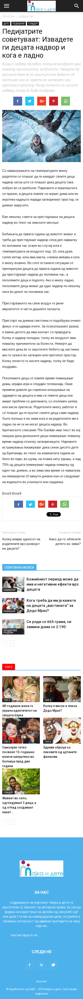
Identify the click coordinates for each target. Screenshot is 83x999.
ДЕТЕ (6, 23)
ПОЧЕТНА (8, 16)
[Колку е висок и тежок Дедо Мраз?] (62, 689)
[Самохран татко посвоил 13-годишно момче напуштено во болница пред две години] (21, 731)
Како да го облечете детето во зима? (65, 541)
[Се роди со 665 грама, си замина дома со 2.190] (13, 627)
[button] (77, 6)
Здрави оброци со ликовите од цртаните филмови (60, 752)
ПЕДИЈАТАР (26, 16)
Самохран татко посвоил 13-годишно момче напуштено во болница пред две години (18, 757)
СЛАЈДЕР (33, 23)
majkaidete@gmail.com (55, 935)
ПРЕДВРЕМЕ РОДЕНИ (10, 631)
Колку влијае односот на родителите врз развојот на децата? (21, 543)
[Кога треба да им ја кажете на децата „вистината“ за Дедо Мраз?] (13, 605)
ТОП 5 (7, 700)
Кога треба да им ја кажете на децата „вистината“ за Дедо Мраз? (51, 605)
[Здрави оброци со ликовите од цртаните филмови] (62, 731)
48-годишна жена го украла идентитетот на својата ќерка (19, 710)
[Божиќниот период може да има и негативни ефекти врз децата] (13, 584)
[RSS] (41, 965)
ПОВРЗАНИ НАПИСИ (19, 567)
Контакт (42, 981)
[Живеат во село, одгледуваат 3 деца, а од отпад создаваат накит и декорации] (21, 781)
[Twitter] (53, 965)
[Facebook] (29, 965)
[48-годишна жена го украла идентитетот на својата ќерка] (21, 689)
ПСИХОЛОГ (10, 590)
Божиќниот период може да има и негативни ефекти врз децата (53, 584)
